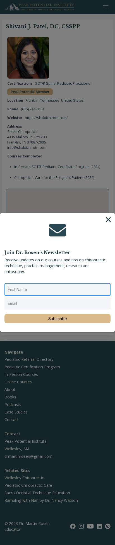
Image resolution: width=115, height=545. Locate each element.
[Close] (108, 219)
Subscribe (57, 318)
